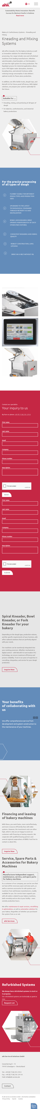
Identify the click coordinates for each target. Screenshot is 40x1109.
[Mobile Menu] (36, 4)
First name (5, 422)
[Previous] (34, 718)
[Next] (37, 718)
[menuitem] (6, 1098)
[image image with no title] (21, 303)
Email (4, 440)
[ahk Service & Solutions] (7, 4)
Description (6, 468)
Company (5, 449)
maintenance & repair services (19, 906)
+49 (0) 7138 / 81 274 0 (23, 414)
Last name (5, 431)
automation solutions (28, 909)
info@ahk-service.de (13, 1077)
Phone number (7, 458)
